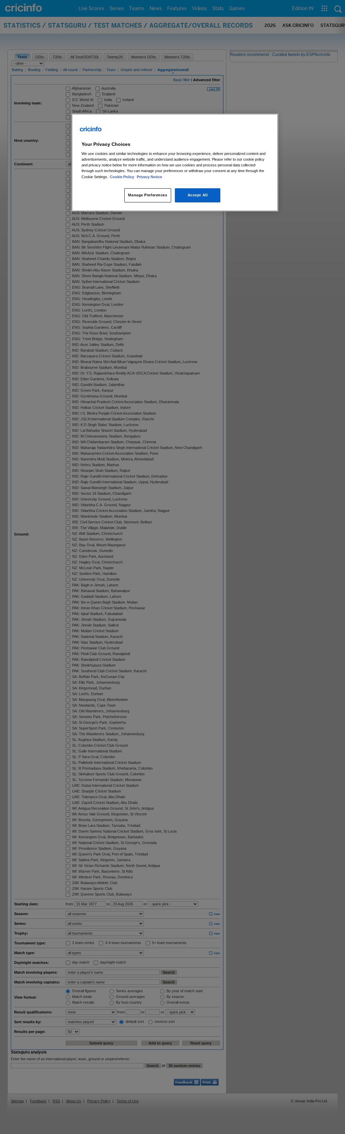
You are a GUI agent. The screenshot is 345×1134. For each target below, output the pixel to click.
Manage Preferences (147, 195)
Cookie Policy (122, 177)
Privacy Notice (149, 177)
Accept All (198, 195)
